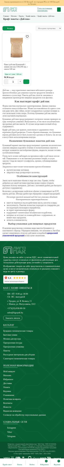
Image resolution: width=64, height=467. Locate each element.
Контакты (7, 403)
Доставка (7, 383)
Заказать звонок (12, 318)
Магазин (7, 375)
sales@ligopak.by (15, 312)
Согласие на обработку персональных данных (24, 415)
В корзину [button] (26, 81)
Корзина (7, 391)
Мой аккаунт (9, 371)
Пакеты (6, 350)
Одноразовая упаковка (13, 346)
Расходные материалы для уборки (19, 354)
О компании (8, 395)
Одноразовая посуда (12, 342)
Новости (7, 407)
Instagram (11, 427)
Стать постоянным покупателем (44, 9)
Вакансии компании (12, 411)
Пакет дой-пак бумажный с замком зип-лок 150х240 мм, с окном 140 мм (16, 66)
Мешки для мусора (12, 339)
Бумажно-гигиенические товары (18, 331)
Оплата (6, 387)
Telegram (11, 436)
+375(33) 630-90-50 (16, 308)
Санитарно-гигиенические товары (19, 358)
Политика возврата (12, 399)
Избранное (8, 379)
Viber (9, 432)
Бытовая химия (10, 335)
